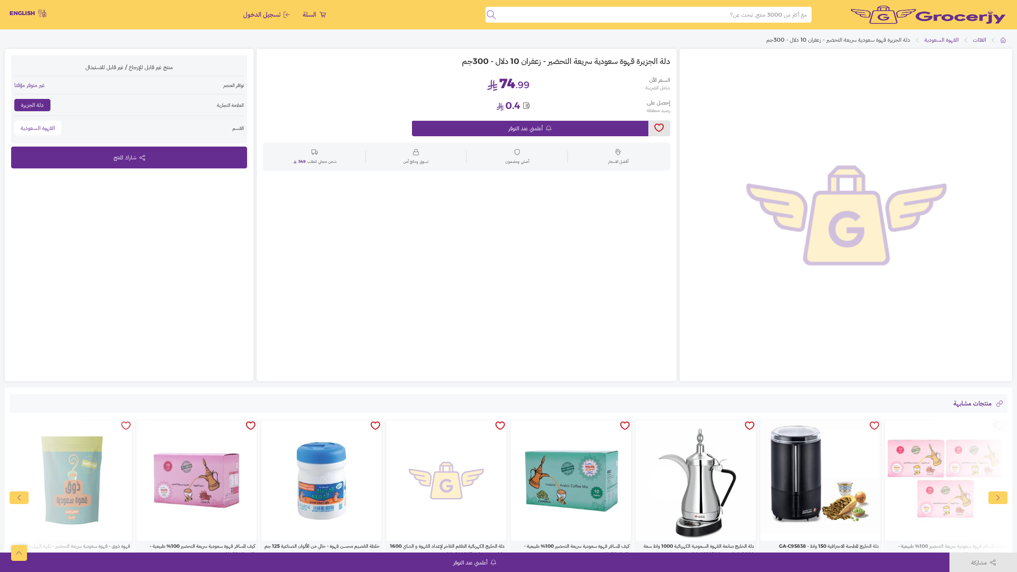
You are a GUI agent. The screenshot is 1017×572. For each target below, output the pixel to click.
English (22, 13)
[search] (491, 14)
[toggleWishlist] (659, 128)
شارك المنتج (125, 157)
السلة (309, 14)
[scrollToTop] (19, 553)
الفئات (979, 39)
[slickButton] (19, 497)
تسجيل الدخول (261, 14)
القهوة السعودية (941, 39)
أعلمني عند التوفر (525, 128)
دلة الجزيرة (32, 104)
